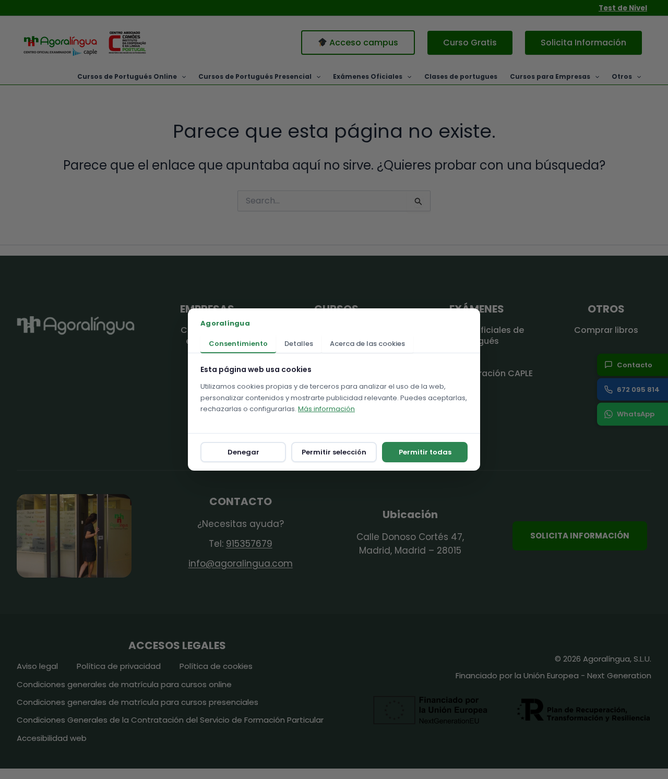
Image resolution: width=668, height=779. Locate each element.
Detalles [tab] (298, 344)
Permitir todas (425, 452)
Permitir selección (334, 452)
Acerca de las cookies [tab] (367, 344)
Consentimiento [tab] (238, 344)
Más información (326, 409)
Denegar (243, 452)
